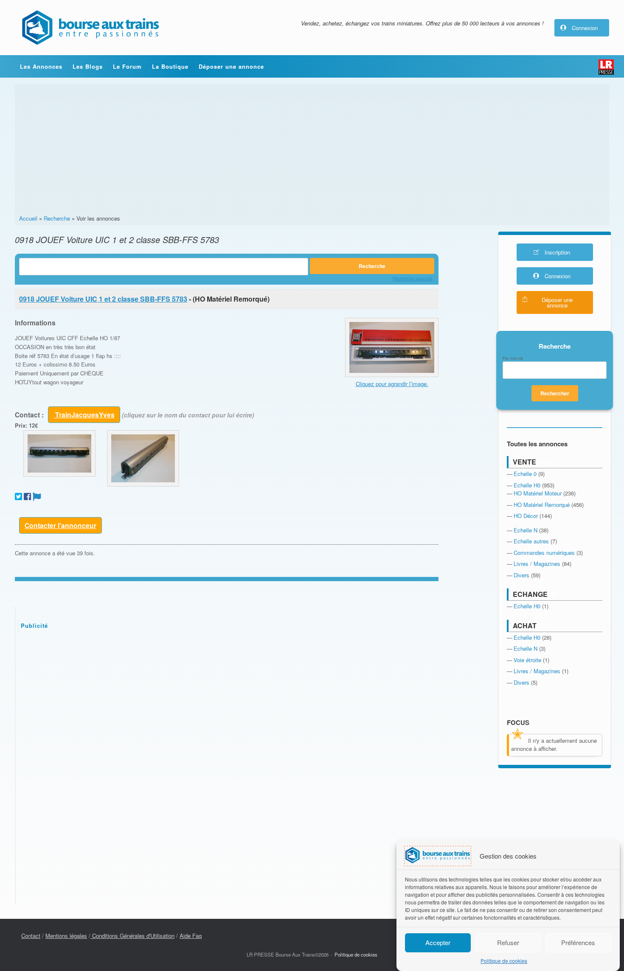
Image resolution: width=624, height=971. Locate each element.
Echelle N (525, 530)
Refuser (508, 942)
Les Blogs (88, 66)
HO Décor (526, 516)
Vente (524, 462)
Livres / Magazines (537, 564)
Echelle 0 (525, 474)
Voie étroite (527, 660)
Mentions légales (66, 936)
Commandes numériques (544, 552)
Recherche (57, 218)
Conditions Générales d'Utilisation (132, 936)
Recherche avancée (413, 278)
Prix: (21, 425)
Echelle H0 (527, 485)
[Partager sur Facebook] (27, 496)
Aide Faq (191, 936)
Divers (521, 575)
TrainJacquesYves (84, 415)
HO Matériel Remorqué (542, 505)
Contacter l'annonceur (60, 525)
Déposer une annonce (231, 66)
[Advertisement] (312, 150)
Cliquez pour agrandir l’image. (392, 384)
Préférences (578, 942)
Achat (525, 625)
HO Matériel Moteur (538, 493)
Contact (30, 936)
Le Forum (127, 66)
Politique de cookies (504, 960)
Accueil (28, 218)
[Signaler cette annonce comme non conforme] (37, 496)
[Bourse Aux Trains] (90, 27)
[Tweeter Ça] (18, 496)
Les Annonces (41, 66)
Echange (530, 594)
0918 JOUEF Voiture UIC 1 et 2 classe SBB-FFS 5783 (103, 299)
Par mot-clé (513, 358)
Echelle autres (531, 541)
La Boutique (170, 66)
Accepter (437, 942)
